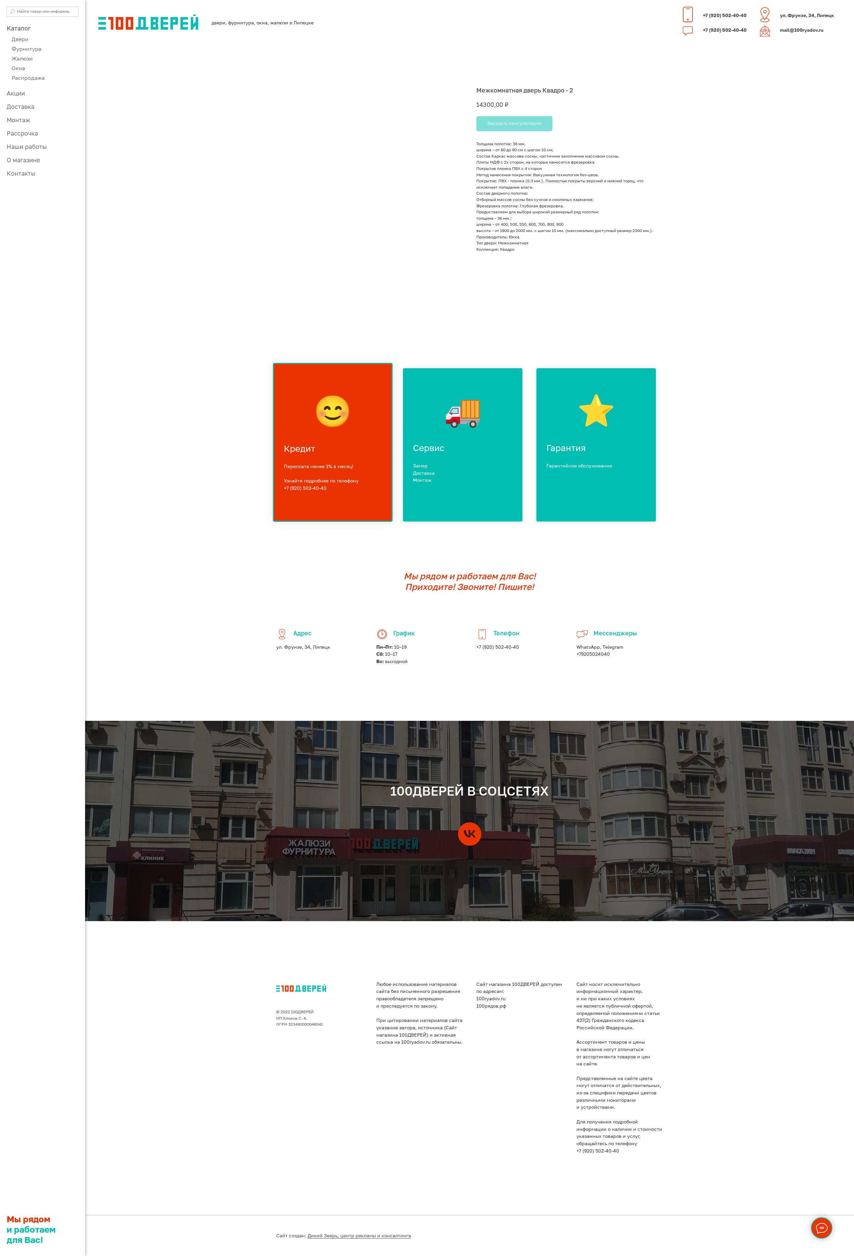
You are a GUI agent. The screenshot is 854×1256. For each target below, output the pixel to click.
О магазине (23, 161)
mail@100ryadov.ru (801, 30)
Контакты (21, 174)
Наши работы (27, 147)
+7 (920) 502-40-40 (725, 15)
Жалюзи (22, 59)
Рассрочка (22, 134)
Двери (20, 39)
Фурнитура (26, 49)
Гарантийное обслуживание (579, 466)
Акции (16, 94)
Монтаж (18, 121)
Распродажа (28, 78)
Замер (420, 466)
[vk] (469, 834)
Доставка (20, 107)
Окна (18, 68)
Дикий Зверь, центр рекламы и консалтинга (359, 1236)
